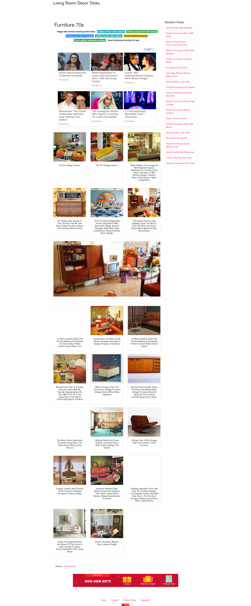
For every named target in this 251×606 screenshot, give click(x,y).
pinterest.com (70, 566)
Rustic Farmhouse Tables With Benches (180, 52)
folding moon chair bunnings (80, 35)
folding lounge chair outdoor (109, 35)
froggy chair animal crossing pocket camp (76, 31)
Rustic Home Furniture (176, 118)
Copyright (145, 600)
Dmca (103, 600)
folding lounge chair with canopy (142, 31)
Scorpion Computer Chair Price (180, 163)
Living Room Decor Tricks (76, 3)
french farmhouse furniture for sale (123, 40)
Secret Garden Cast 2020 (178, 81)
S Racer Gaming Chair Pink (178, 157)
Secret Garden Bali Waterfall (179, 27)
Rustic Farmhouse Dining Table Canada (180, 103)
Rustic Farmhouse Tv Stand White (179, 60)
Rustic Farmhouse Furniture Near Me (179, 94)
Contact (115, 600)
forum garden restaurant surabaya (90, 40)
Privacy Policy (129, 600)
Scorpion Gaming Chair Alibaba (180, 87)
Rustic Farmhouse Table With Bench (179, 125)
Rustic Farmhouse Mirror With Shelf (180, 35)
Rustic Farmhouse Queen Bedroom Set (178, 145)
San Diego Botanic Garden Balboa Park (178, 75)
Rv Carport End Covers (177, 67)
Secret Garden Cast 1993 (178, 132)
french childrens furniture (135, 35)
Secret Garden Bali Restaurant (180, 152)
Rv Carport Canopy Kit (176, 138)
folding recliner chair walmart (111, 31)
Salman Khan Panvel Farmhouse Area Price (176, 43)
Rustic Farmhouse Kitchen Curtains (178, 111)
